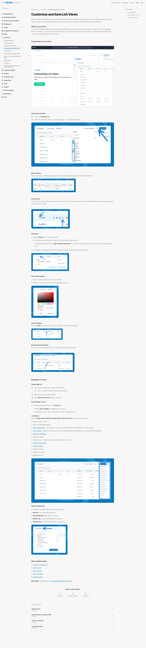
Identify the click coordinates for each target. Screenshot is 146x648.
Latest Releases (115, 2)
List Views (43, 9)
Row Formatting (38, 574)
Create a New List (131, 12)
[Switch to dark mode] (142, 2)
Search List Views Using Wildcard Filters (12, 57)
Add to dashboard (39, 428)
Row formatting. (38, 446)
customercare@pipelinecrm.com (61, 581)
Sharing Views (7, 60)
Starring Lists (37, 568)
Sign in (132, 2)
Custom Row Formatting (10, 45)
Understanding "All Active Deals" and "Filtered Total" (12, 66)
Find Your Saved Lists (132, 17)
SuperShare (7, 63)
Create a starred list (9, 43)
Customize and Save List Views (12, 48)
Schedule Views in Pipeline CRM (12, 53)
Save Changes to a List (133, 15)
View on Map (37, 431)
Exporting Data (37, 577)
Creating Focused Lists (40, 565)
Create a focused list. (40, 443)
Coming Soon (125, 2)
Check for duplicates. (40, 434)
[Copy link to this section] (30, 384)
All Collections (35, 9)
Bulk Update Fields (8, 40)
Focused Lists (7, 51)
